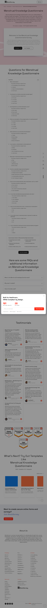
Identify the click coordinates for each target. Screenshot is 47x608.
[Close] (44, 296)
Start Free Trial (39, 308)
